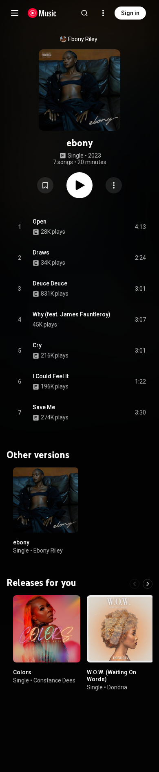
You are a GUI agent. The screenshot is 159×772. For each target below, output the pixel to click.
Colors (22, 672)
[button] (45, 185)
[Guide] (15, 13)
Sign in (130, 13)
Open (39, 221)
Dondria (117, 687)
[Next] (147, 583)
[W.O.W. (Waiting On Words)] (120, 628)
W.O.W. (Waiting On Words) (111, 675)
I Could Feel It (50, 376)
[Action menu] (114, 185)
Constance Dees (54, 680)
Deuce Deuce (50, 283)
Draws (41, 252)
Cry (37, 345)
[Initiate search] (84, 13)
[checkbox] (140, 227)
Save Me (44, 407)
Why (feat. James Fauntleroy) (71, 314)
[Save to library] (45, 185)
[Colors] (46, 628)
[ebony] (45, 500)
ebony (21, 542)
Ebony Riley (82, 39)
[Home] (42, 13)
